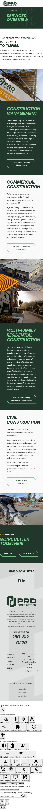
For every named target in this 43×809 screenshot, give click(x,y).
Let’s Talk (8, 553)
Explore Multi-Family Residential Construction (21, 399)
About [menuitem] (10, 661)
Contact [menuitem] (11, 668)
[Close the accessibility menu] (2, 710)
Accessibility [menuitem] (21, 696)
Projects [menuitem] (11, 658)
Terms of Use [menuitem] (21, 693)
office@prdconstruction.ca (29, 671)
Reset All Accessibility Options (12, 784)
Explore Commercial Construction (21, 247)
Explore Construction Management (21, 163)
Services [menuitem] (10, 654)
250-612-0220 (21, 639)
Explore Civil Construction (21, 481)
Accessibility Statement (9, 790)
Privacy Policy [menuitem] (21, 689)
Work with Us (28, 553)
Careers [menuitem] (10, 665)
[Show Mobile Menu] (37, 4)
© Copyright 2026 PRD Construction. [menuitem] (21, 683)
